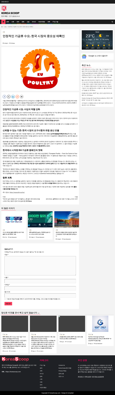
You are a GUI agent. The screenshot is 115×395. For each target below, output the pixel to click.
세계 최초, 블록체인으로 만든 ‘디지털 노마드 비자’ (62, 198)
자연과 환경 (41, 22)
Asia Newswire (13, 237)
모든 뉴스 (61, 376)
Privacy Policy (62, 371)
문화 (23, 22)
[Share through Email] (21, 96)
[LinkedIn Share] (13, 96)
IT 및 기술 (55, 22)
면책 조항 (61, 373)
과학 (49, 22)
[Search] (112, 22)
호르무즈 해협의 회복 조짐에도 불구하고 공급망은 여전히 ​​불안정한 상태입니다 (66, 234)
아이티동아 (13, 351)
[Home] (3, 22)
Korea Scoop (10, 13)
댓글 (6, 254)
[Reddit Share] (17, 96)
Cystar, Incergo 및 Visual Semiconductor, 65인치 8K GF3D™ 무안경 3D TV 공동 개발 (99, 338)
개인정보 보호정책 (98, 377)
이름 (6, 277)
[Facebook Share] (4, 96)
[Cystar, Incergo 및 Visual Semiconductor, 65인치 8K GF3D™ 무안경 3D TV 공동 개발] (100, 324)
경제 (7, 22)
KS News (13, 43)
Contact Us (62, 365)
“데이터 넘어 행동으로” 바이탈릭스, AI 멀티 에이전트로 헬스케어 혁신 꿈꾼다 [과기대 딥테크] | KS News (21, 199)
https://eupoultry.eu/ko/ (17, 192)
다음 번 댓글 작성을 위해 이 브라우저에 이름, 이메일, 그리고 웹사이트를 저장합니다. (33, 299)
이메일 (7, 285)
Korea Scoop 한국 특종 (65, 368)
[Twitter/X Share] (8, 96)
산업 (28, 22)
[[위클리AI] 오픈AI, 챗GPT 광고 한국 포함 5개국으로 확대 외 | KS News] (71, 324)
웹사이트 (7, 292)
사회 (13, 22)
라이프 (34, 22)
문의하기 (81, 377)
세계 (18, 22)
